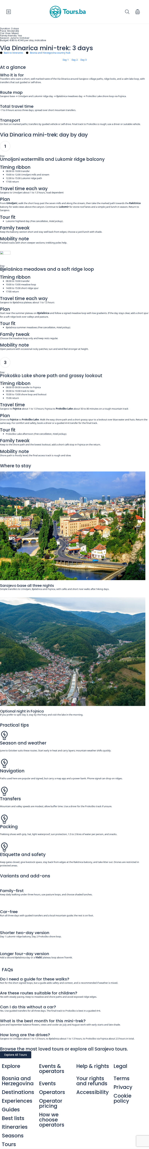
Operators (52, 1092)
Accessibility (92, 1092)
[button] (137, 11)
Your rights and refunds (91, 1081)
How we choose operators (51, 1119)
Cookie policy (122, 1098)
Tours (9, 1144)
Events (47, 1083)
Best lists (13, 1118)
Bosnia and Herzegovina (18, 1081)
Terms (122, 1078)
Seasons (13, 1135)
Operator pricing (50, 1103)
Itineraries (15, 1127)
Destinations (18, 1092)
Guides (11, 1109)
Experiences (17, 1100)
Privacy (123, 1087)
